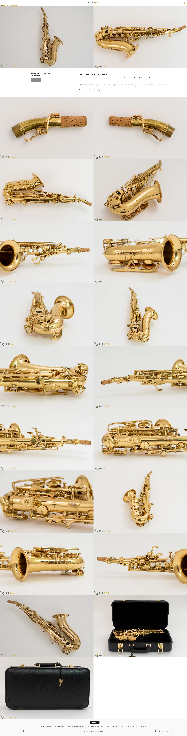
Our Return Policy (59, 726)
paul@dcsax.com (14, 5)
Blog (107, 726)
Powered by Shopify (98, 731)
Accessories (143, 726)
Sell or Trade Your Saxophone (75, 726)
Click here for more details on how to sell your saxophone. (143, 78)
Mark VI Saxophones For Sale (128, 726)
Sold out (36, 80)
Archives (114, 726)
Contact (49, 726)
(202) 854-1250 (5, 5)
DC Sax (90, 731)
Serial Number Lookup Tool (95, 726)
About (42, 726)
